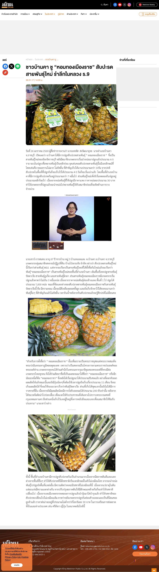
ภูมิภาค (61, 14)
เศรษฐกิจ (36, 14)
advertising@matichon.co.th (97, 546)
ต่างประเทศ (71, 14)
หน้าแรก (29, 59)
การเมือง (24, 14)
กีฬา (83, 14)
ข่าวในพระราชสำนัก (9, 14)
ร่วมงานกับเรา (144, 554)
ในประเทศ (49, 14)
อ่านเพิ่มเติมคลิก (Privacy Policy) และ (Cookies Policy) (16, 557)
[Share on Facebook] (5, 66)
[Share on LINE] (17, 66)
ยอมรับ (16, 565)
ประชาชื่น (93, 14)
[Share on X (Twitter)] (11, 66)
